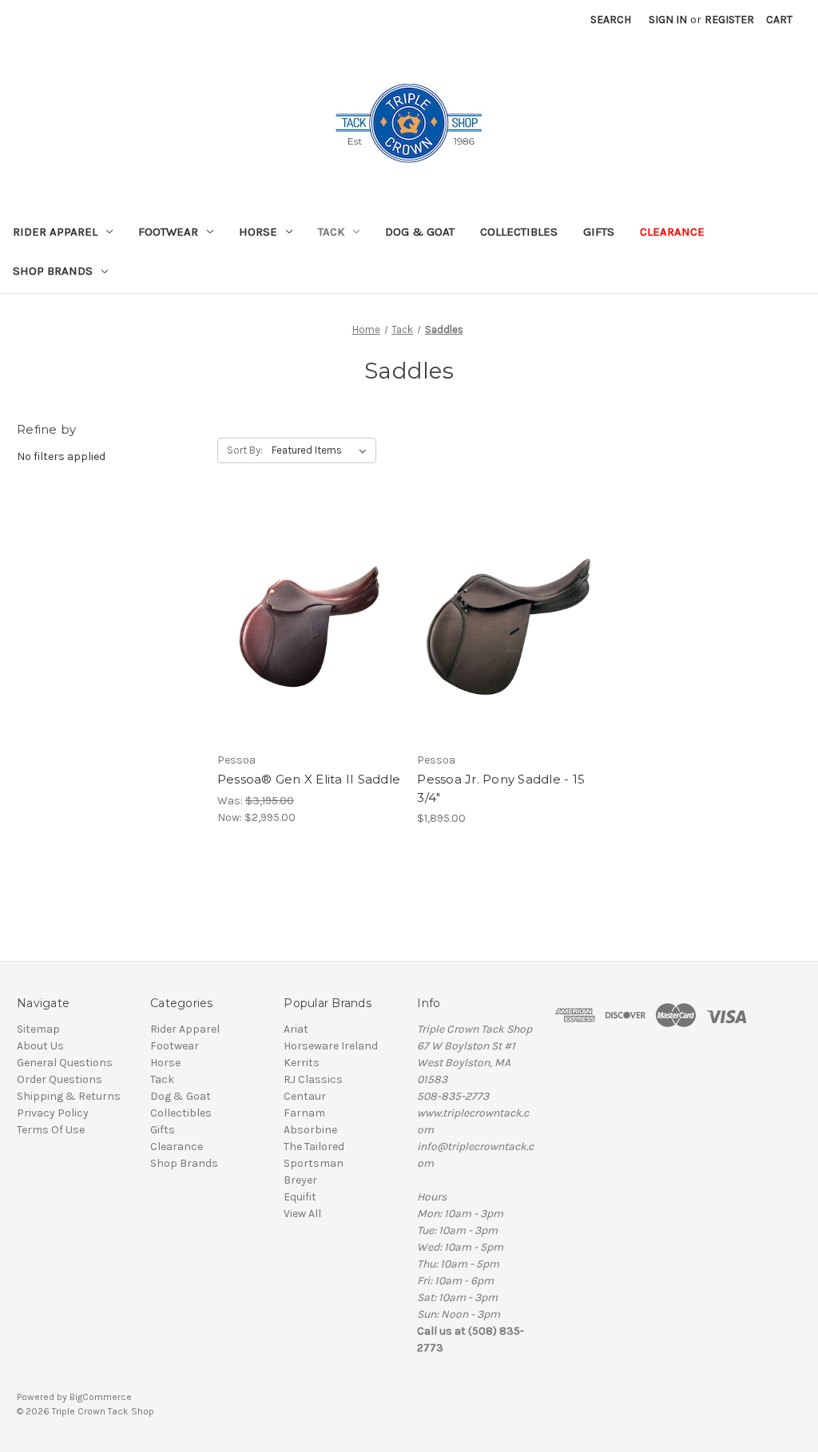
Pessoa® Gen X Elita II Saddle (308, 779)
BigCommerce (100, 1396)
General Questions (65, 1062)
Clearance (672, 231)
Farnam (304, 1113)
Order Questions (59, 1079)
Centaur (305, 1096)
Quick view (295, 594)
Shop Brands (53, 271)
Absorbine (310, 1130)
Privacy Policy (53, 1113)
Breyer (300, 1180)
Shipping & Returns (69, 1096)
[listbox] (322, 450)
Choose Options (309, 651)
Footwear (168, 231)
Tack (331, 231)
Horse (258, 231)
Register (729, 19)
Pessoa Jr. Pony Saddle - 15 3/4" (501, 788)
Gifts (598, 231)
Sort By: (245, 450)
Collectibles (519, 231)
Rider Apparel (55, 231)
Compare (303, 623)
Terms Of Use (51, 1130)
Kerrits (302, 1062)
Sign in (668, 19)
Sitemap (38, 1029)
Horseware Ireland (331, 1046)
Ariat (296, 1029)
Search (610, 19)
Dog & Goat (420, 231)
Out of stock (509, 651)
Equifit (300, 1197)
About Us (40, 1046)
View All (302, 1213)
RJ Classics (313, 1079)
